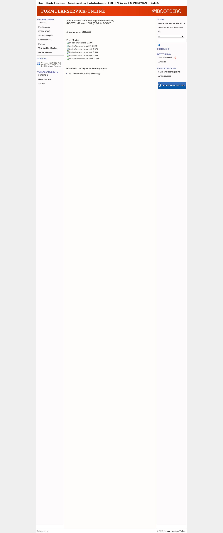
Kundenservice (45, 40)
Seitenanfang (42, 531)
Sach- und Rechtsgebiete (169, 72)
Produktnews (44, 27)
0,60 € (89, 43)
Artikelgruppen (164, 76)
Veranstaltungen (45, 35)
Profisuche (163, 49)
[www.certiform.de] (49, 68)
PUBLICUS (43, 75)
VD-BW (41, 84)
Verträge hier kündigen (48, 48)
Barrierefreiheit (45, 52)
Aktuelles (42, 23)
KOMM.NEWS (44, 31)
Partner (41, 44)
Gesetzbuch (44, 79)
